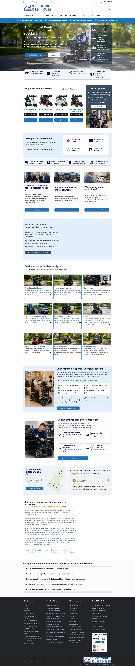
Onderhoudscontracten (31, 626)
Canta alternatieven (75, 640)
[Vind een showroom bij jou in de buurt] (25, 63)
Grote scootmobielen (53, 624)
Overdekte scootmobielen (54, 627)
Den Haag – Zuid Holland (100, 616)
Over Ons (27, 608)
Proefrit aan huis (29, 613)
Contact (107, 15)
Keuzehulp (73, 15)
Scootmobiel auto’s (75, 629)
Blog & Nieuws (28, 643)
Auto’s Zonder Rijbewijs (76, 635)
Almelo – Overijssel (98, 608)
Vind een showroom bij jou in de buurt (39, 63)
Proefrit (99, 15)
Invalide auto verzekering (31, 636)
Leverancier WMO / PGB (31, 628)
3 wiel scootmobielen (53, 608)
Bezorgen (27, 611)
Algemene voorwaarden (107, 664)
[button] (110, 487)
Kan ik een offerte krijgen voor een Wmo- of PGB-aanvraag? (51, 589)
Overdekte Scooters (75, 627)
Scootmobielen (29, 15)
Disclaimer (88, 664)
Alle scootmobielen (52, 605)
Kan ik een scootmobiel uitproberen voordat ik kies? (47, 569)
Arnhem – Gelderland (98, 611)
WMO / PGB (86, 15)
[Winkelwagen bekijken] (109, 9)
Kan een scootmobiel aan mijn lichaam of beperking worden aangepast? (56, 579)
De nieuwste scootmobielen (55, 637)
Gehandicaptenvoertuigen (54, 642)
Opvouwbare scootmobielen (55, 616)
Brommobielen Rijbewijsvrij (77, 637)
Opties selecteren (30, 120)
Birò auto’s (72, 611)
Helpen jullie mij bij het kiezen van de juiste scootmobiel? (49, 574)
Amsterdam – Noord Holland (101, 605)
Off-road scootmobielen (53, 621)
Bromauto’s (72, 621)
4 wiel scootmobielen (53, 611)
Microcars (72, 616)
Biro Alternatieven (74, 643)
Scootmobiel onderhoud (31, 623)
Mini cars (72, 619)
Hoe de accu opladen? (31, 620)
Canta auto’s (73, 613)
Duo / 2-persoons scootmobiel (55, 613)
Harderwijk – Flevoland (99, 621)
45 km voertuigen (47, 15)
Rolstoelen (63, 15)
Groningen (95, 619)
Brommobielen (73, 605)
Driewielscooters (51, 639)
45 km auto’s (73, 608)
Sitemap (82, 664)
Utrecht (94, 624)
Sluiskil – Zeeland (97, 627)
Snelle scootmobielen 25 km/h (55, 629)
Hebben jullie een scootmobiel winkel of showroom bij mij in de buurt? (55, 584)
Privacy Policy (96, 664)
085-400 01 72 (108, 1)
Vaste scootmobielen (53, 619)
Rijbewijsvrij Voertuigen (76, 632)
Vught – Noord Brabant (99, 629)
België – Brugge (96, 613)
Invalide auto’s (73, 624)
